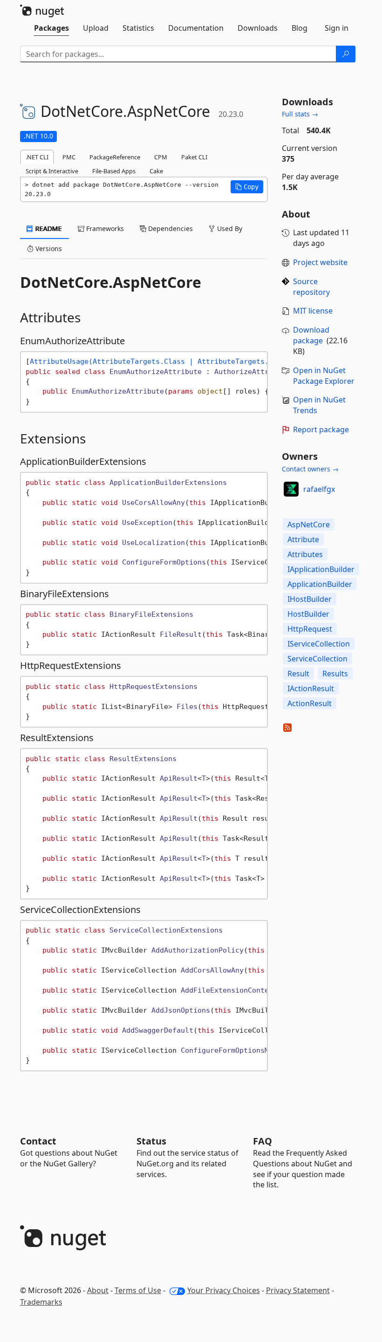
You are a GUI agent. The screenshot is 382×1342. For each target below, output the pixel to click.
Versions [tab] (48, 248)
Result (298, 673)
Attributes (305, 554)
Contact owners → (310, 468)
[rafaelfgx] (291, 489)
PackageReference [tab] (114, 157)
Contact (38, 1141)
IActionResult (310, 688)
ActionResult (309, 703)
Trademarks (41, 1302)
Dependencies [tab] (169, 228)
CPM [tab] (160, 157)
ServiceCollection (317, 659)
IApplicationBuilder (321, 569)
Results (335, 673)
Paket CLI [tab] (194, 157)
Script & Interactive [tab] (52, 171)
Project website (320, 262)
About (98, 1290)
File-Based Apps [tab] (114, 171)
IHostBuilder (309, 599)
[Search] (345, 54)
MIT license (313, 311)
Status (151, 1141)
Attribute (303, 539)
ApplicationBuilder (319, 584)
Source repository (311, 286)
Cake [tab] (156, 171)
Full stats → (300, 113)
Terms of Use (138, 1290)
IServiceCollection (318, 644)
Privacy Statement (298, 1290)
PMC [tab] (68, 157)
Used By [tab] (228, 228)
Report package (321, 429)
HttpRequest (309, 629)
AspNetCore (308, 524)
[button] (247, 186)
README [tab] (48, 228)
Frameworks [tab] (104, 228)
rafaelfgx (319, 489)
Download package (311, 335)
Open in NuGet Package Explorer (324, 375)
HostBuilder (308, 614)
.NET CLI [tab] (37, 157)
